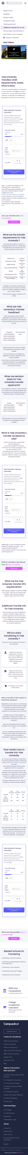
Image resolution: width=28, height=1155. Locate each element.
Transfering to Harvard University (11, 958)
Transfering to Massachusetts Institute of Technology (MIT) (14, 962)
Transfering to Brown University (11, 975)
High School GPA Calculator (13, 1050)
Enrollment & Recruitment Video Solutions (14, 1076)
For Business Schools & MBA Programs (13, 1087)
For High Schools (9, 1113)
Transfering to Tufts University (10, 967)
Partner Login (8, 1101)
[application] (14, 52)
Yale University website (17, 762)
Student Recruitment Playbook (13, 1095)
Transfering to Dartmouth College (12, 971)
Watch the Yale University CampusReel (12, 194)
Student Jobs (8, 1057)
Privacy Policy (8, 1131)
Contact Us (7, 1128)
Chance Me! (14, 222)
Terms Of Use (8, 1134)
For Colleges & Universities (12, 1080)
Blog (5, 1063)
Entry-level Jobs (9, 1060)
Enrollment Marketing (10, 1098)
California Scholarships (11, 1041)
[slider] (14, 136)
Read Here (14, 938)
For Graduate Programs (11, 1091)
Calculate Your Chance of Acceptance (14, 171)
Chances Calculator (10, 1044)
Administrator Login (10, 1119)
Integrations (7, 1116)
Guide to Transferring (10, 1047)
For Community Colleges (11, 1083)
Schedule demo (12, 1031)
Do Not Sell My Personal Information (11, 1139)
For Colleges (8, 1110)
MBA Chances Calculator (11, 1054)
